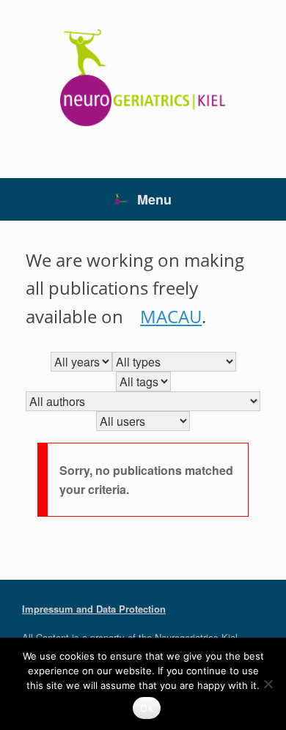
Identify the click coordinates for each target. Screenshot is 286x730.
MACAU (171, 316)
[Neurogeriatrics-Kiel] (143, 78)
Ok (146, 708)
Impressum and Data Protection (94, 609)
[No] (267, 683)
